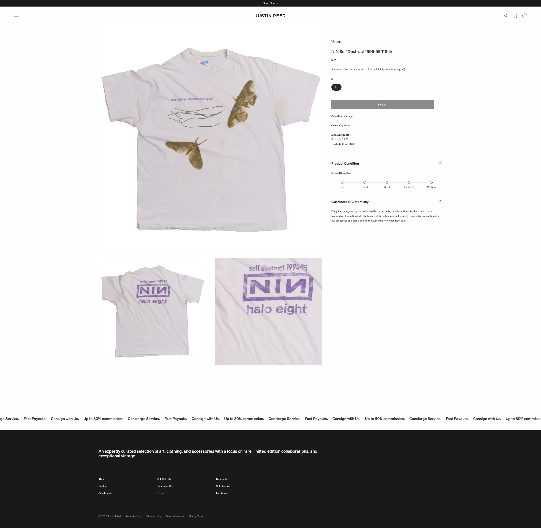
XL (338, 87)
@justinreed (105, 493)
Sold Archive (223, 486)
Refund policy (133, 516)
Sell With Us (164, 479)
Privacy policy (153, 516)
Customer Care (165, 486)
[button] (16, 16)
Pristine (431, 187)
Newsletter (222, 479)
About (101, 479)
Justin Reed (114, 516)
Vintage (336, 41)
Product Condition (345, 163)
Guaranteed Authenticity (350, 201)
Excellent (409, 187)
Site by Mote (196, 516)
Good (365, 187)
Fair (342, 187)
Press (160, 493)
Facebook (221, 493)
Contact (102, 486)
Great (387, 187)
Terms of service (175, 516)
